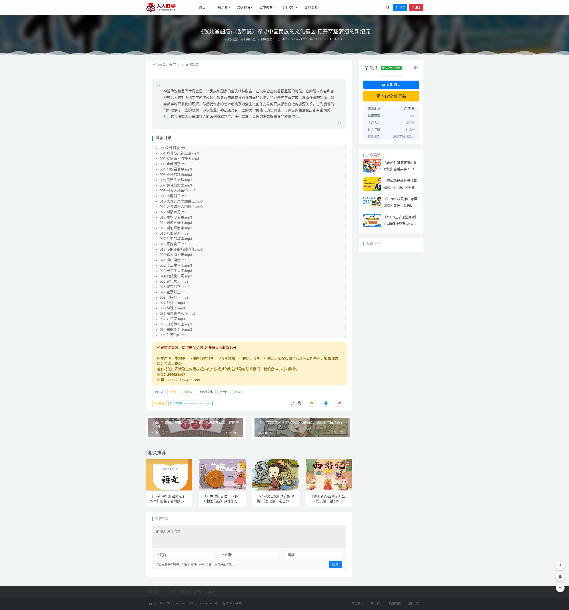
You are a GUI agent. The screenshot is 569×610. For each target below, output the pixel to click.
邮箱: (227, 555)
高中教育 (266, 7)
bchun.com (179, 603)
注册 (417, 7)
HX (339, 39)
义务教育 (243, 7)
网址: (291, 555)
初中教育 (266, 39)
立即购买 (393, 85)
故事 (189, 392)
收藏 (160, 403)
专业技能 (288, 7)
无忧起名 (210, 591)
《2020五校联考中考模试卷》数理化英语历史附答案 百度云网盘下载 (400, 205)
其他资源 (311, 7)
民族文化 (207, 392)
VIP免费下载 (394, 96)
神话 (225, 392)
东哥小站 (184, 591)
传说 (175, 392)
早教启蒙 (221, 7)
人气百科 (170, 591)
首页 (202, 7)
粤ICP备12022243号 (229, 603)
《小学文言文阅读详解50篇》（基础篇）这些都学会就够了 (275, 501)
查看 (411, 108)
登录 (401, 7)
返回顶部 (414, 603)
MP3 (160, 392)
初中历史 (250, 39)
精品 (239, 392)
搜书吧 (197, 591)
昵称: (163, 555)
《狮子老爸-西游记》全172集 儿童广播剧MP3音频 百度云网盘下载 (328, 501)
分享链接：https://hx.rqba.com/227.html (191, 403)
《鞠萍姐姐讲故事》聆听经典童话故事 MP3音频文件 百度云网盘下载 (400, 169)
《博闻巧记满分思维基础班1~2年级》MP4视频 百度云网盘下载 (401, 187)
